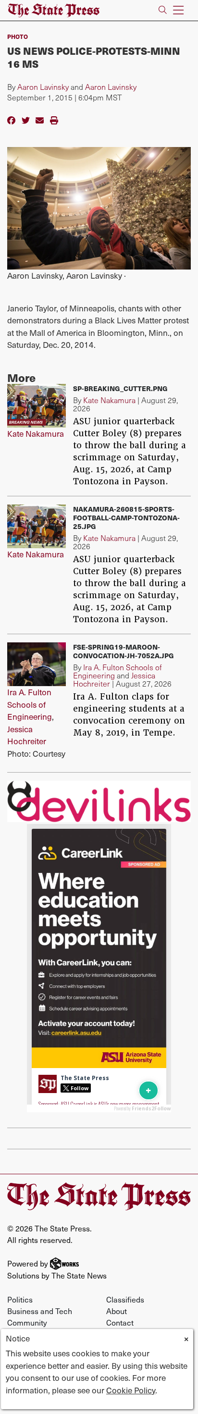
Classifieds (125, 1299)
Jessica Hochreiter (26, 735)
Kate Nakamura (35, 433)
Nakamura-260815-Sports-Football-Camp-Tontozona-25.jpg (126, 517)
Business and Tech (39, 1311)
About (116, 1311)
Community (27, 1322)
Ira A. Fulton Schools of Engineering (29, 704)
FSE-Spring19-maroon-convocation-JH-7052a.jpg (123, 651)
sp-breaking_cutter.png (120, 388)
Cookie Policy (130, 1390)
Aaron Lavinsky (43, 87)
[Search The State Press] (163, 10)
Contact (120, 1322)
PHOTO (17, 36)
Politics (20, 1299)
